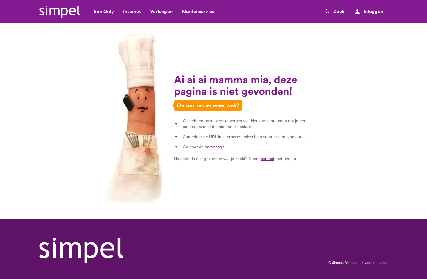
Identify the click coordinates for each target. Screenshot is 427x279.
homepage (215, 147)
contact (267, 158)
